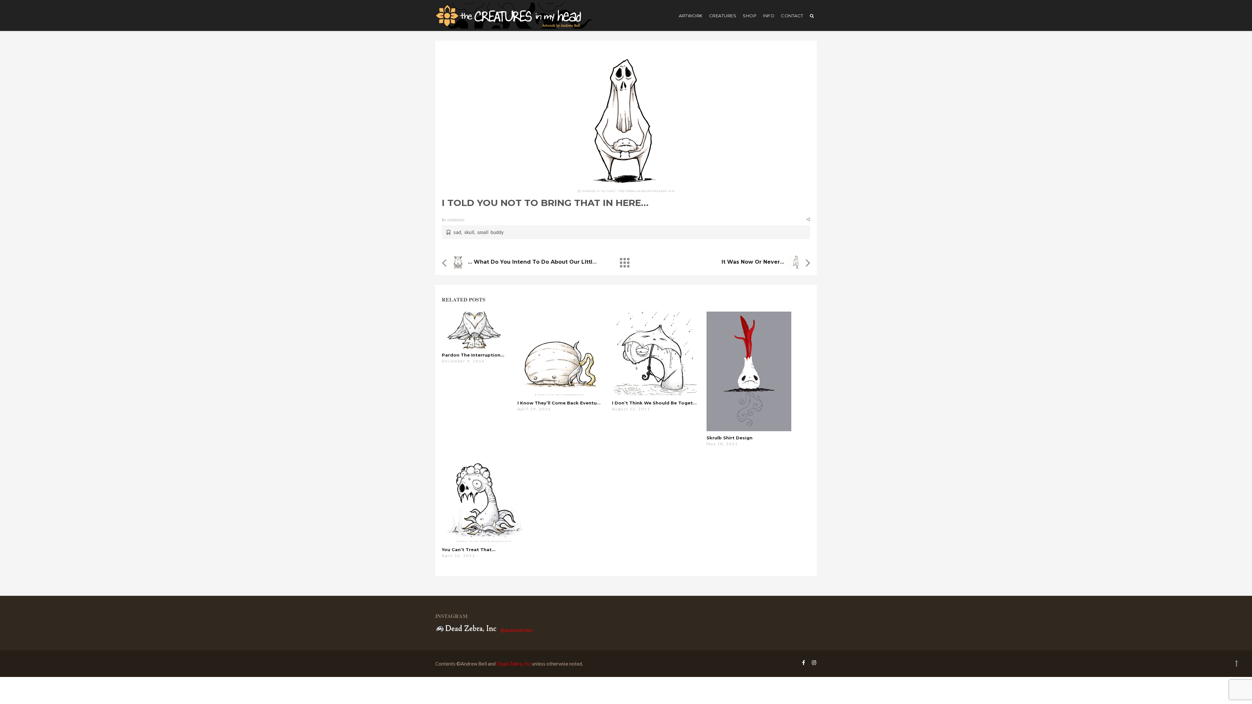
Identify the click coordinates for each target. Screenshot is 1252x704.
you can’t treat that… (468, 549)
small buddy (490, 232)
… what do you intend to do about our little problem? (546, 262)
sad (457, 232)
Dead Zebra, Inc (514, 664)
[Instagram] (812, 662)
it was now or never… (753, 262)
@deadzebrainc (516, 630)
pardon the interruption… (473, 355)
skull (469, 232)
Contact (792, 15)
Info (768, 15)
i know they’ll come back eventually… (562, 402)
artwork (691, 15)
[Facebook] (803, 662)
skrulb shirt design (730, 437)
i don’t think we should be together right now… (671, 402)
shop (749, 15)
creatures (723, 15)
